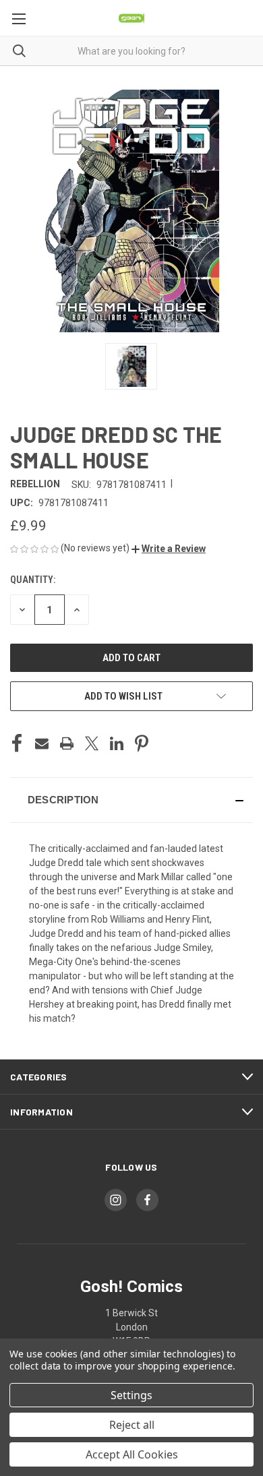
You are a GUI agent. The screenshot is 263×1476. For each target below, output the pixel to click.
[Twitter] (91, 743)
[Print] (67, 743)
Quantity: (32, 579)
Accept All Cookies (132, 1454)
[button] (169, 548)
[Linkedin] (116, 743)
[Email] (42, 743)
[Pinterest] (141, 743)
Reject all (131, 1424)
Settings (131, 1395)
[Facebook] (17, 743)
